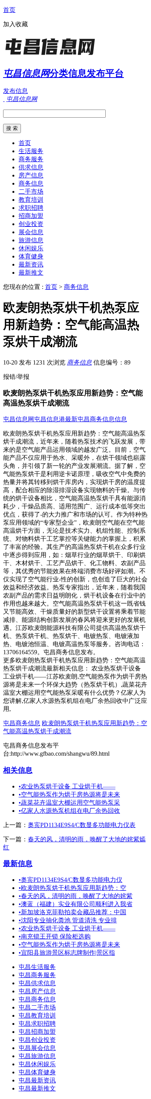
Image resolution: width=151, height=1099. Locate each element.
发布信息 (15, 91)
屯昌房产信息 (37, 991)
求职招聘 (31, 207)
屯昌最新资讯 (37, 1080)
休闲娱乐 (31, 248)
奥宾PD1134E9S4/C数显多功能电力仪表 (82, 825)
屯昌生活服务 (37, 967)
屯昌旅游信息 (37, 1056)
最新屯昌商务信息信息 (96, 419)
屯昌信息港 (49, 419)
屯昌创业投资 (37, 1040)
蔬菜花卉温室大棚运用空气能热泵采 (69, 802)
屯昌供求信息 (37, 983)
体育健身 (31, 256)
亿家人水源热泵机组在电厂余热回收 (69, 810)
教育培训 (31, 199)
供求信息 (31, 167)
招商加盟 (31, 216)
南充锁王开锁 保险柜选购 (55, 936)
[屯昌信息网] (51, 55)
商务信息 (31, 183)
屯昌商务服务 (37, 975)
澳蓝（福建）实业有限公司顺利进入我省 (75, 904)
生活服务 (31, 151)
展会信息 (31, 232)
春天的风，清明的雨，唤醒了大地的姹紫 (75, 896)
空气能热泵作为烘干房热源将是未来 (69, 794)
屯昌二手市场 (37, 1007)
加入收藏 (15, 24)
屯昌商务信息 (21, 723)
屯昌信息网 (18, 419)
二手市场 (31, 191)
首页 (9, 10)
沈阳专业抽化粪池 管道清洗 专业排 (68, 920)
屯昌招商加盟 (37, 1031)
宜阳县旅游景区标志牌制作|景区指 (67, 952)
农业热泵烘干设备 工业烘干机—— (67, 786)
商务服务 (31, 159)
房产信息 (31, 175)
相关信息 (18, 770)
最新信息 (18, 863)
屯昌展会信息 (37, 1048)
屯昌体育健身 (37, 1072)
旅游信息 (31, 240)
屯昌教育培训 (37, 1015)
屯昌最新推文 (37, 1088)
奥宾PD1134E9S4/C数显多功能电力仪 (70, 879)
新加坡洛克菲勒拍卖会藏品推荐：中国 (72, 912)
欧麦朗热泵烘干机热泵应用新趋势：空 (72, 888)
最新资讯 (31, 264)
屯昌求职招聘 (37, 1023)
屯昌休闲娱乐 (37, 1064)
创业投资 (31, 224)
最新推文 (31, 272)
